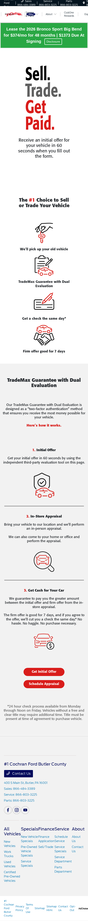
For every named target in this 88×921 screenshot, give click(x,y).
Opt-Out (73, 908)
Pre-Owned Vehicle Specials (29, 851)
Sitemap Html (51, 908)
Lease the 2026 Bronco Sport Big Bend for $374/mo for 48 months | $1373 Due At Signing (44, 35)
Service (61, 829)
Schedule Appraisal (44, 684)
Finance (46, 829)
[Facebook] (8, 810)
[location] (84, 2)
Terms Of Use (29, 908)
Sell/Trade (45, 847)
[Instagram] (16, 810)
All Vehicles (12, 831)
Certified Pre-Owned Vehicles (12, 876)
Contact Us (20, 774)
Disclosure (53, 41)
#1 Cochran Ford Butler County (9, 908)
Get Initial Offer (44, 672)
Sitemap (40, 908)
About (78, 829)
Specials (29, 829)
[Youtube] (25, 810)
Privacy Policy (20, 908)
